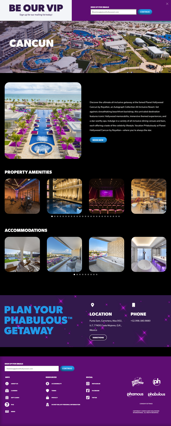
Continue (145, 12)
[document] (85, 213)
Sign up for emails (100, 7)
